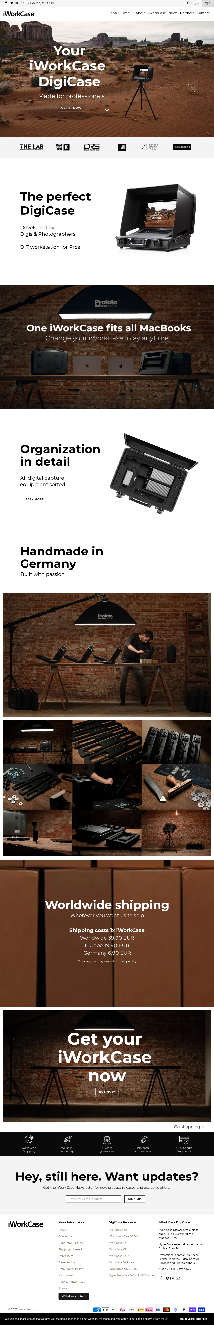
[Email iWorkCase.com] (22, 3)
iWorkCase (157, 13)
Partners (187, 13)
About (141, 13)
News (173, 13)
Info (127, 13)
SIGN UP (134, 1199)
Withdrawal (66, 1275)
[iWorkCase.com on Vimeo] (11, 3)
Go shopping (189, 1126)
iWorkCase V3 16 (119, 1242)
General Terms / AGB (72, 1281)
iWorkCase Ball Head (122, 1262)
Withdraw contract (74, 1296)
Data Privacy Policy (71, 1268)
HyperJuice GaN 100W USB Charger (132, 1275)
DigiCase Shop (118, 1229)
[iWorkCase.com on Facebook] (6, 3)
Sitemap (64, 1288)
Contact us (65, 1236)
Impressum (66, 1255)
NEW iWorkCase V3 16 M (124, 1236)
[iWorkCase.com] (18, 14)
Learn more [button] (160, 1318)
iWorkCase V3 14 (119, 1249)
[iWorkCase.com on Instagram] (17, 3)
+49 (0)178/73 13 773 (40, 3)
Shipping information (72, 1249)
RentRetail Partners (71, 1242)
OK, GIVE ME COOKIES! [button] (193, 1319)
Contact (203, 13)
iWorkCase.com (28, 1309)
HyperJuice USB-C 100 (123, 1268)
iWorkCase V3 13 (119, 1255)
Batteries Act (67, 1262)
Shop (113, 13)
